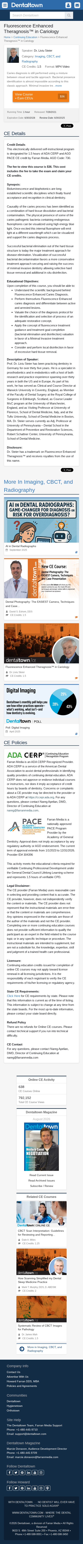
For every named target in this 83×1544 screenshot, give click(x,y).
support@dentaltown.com (30, 1433)
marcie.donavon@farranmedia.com (36, 1457)
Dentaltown (13, 1401)
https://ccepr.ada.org (41, 797)
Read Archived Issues (41, 1180)
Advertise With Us (17, 1376)
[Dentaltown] (22, 4)
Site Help (14, 1420)
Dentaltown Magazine (41, 1112)
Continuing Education (25, 37)
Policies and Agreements (22, 1385)
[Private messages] (77, 5)
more (58, 85)
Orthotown (13, 1410)
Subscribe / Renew (41, 1185)
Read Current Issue (41, 1175)
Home (7, 37)
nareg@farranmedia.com (22, 810)
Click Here (13, 996)
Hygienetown (15, 1405)
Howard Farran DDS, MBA (23, 1381)
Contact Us (13, 1372)
